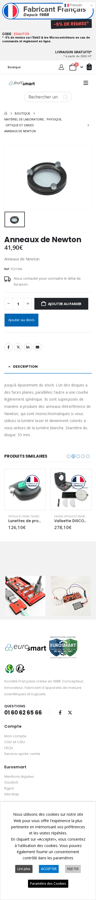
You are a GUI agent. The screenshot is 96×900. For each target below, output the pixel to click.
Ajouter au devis (21, 319)
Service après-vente (22, 753)
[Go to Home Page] (5, 113)
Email (37, 347)
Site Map (11, 794)
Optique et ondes (18, 516)
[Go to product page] (25, 489)
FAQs (8, 747)
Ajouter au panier (65, 303)
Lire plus (23, 869)
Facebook (8, 347)
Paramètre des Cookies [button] (48, 883)
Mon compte (15, 736)
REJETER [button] (73, 869)
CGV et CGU (14, 742)
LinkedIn (28, 347)
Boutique (14, 67)
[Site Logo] (21, 83)
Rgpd (9, 788)
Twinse (34, 516)
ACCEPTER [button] (49, 869)
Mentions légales (19, 776)
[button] (86, 83)
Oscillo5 (11, 782)
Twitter (18, 347)
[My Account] (61, 67)
